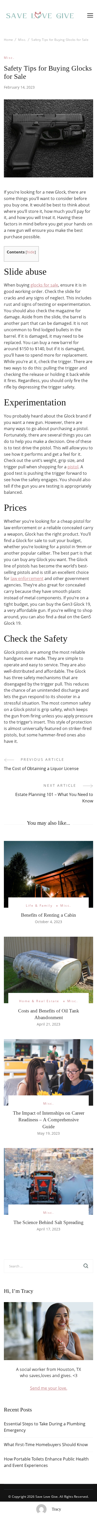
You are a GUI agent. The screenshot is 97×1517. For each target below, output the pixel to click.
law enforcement (27, 578)
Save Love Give (46, 1496)
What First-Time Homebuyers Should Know (46, 1444)
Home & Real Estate (39, 1001)
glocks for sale (44, 285)
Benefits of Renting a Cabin (48, 915)
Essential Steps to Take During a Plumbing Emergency (44, 1427)
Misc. (9, 57)
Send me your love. (48, 1388)
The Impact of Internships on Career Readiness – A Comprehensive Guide (48, 1119)
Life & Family (39, 905)
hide (31, 252)
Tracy (56, 1509)
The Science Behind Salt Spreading (48, 1222)
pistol (73, 467)
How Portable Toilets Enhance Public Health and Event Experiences (46, 1462)
